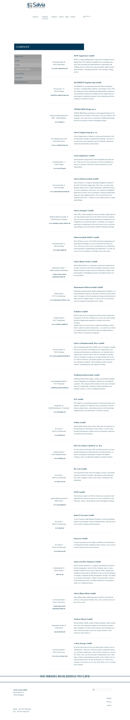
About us (19, 56)
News (17, 61)
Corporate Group (22, 69)
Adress (109, 705)
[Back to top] (116, 690)
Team (17, 65)
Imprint (109, 698)
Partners (19, 78)
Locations (19, 73)
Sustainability (21, 82)
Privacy (109, 702)
